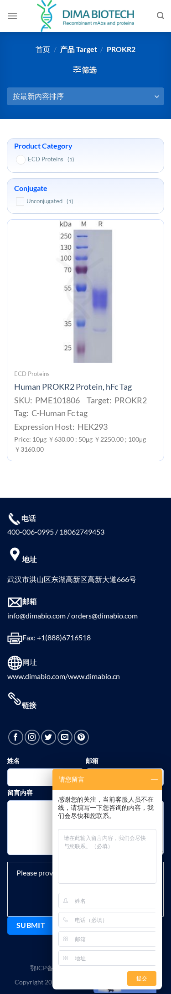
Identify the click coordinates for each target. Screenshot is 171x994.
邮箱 (92, 760)
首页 (43, 49)
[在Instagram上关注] (32, 737)
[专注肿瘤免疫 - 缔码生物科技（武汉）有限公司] (85, 16)
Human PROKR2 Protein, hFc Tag (73, 386)
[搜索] (160, 16)
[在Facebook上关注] (15, 737)
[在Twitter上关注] (48, 737)
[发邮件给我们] (65, 737)
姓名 (13, 760)
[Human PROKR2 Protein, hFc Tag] (85, 291)
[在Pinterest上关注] (81, 737)
